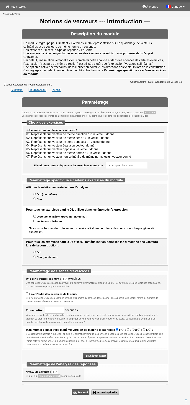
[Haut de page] (186, 402)
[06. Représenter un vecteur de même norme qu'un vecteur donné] (95, 153)
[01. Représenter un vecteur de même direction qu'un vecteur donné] (95, 134)
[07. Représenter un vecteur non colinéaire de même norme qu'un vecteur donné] (95, 157)
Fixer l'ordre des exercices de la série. (53, 293)
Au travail (150, 112)
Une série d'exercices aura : (43, 278)
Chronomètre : (35, 310)
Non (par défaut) (47, 257)
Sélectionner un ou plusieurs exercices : (51, 130)
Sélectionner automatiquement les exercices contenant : (69, 165)
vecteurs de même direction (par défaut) (62, 216)
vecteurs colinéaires (49, 221)
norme (56, 89)
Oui (39, 252)
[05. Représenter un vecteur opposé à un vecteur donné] (95, 149)
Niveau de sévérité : (38, 371)
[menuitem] (150, 7)
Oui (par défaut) (47, 194)
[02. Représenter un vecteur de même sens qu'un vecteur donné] (95, 138)
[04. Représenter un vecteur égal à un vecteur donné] (95, 146)
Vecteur (17, 89)
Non (39, 198)
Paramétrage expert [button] (95, 356)
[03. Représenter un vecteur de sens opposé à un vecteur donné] (95, 142)
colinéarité (37, 89)
